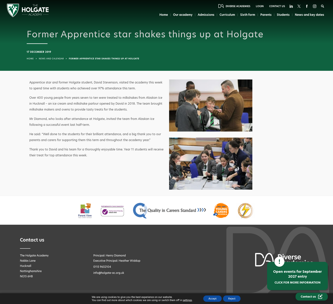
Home (163, 15)
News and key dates (309, 15)
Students (283, 15)
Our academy (183, 15)
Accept (212, 298)
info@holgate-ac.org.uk (108, 273)
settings (187, 300)
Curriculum (227, 15)
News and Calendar (51, 58)
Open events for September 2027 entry (297, 277)
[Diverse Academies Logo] (28, 16)
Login (260, 6)
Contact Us (277, 6)
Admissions (206, 15)
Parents (266, 15)
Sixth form (247, 15)
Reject (231, 298)
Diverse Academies (238, 6)
